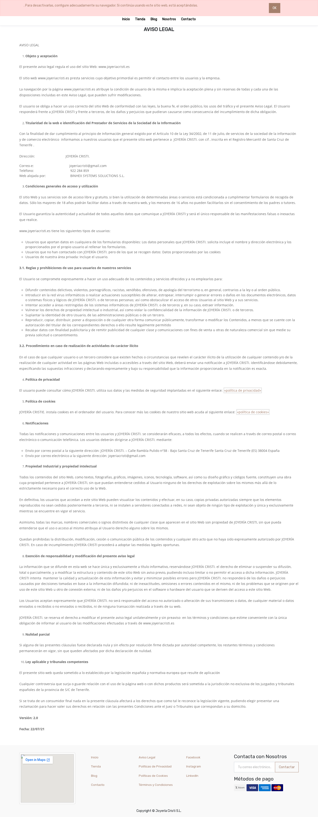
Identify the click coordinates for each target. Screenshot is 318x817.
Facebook (193, 757)
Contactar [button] (287, 767)
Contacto (98, 785)
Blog (94, 775)
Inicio (94, 757)
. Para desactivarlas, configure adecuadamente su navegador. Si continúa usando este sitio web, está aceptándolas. (111, 5)
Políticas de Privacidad (155, 766)
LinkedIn (192, 775)
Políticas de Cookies (153, 775)
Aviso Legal (147, 757)
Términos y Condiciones (156, 785)
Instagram (193, 766)
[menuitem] (126, 19)
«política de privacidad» (242, 390)
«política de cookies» (253, 412)
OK (275, 8)
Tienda (96, 766)
